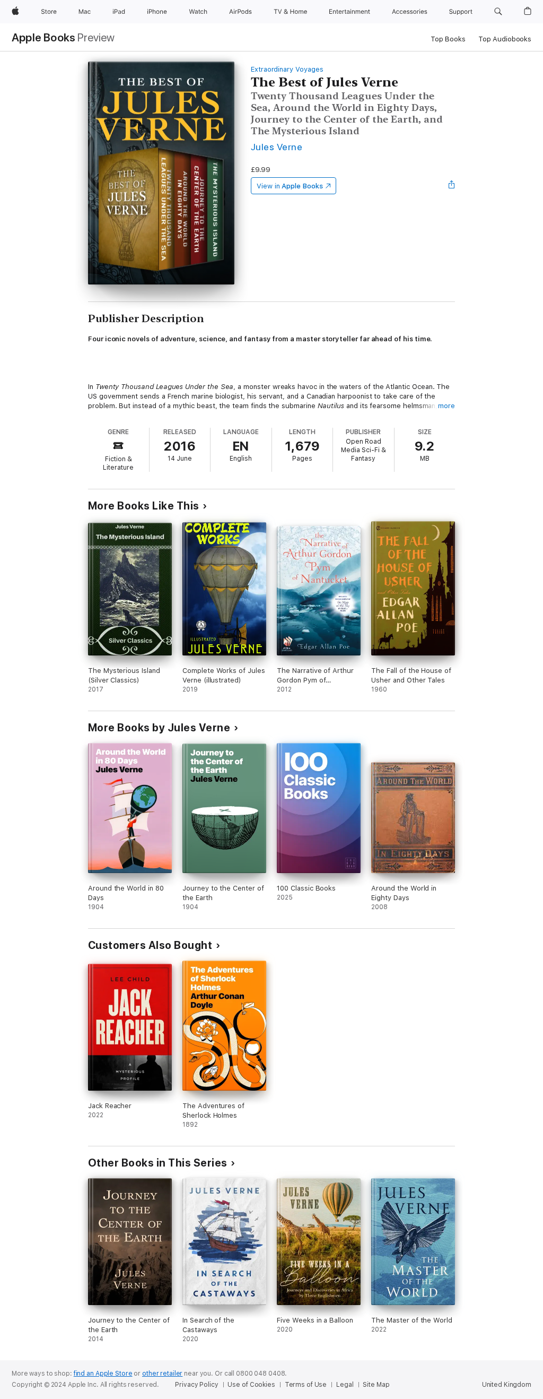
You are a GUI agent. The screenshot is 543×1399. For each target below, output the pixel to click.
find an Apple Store (103, 1373)
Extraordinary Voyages (287, 69)
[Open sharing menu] (452, 185)
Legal (344, 1384)
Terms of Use (306, 1384)
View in (290, 186)
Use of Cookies (251, 1384)
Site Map (376, 1384)
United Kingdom (506, 1384)
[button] (498, 11)
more (446, 406)
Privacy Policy (196, 1384)
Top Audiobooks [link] (504, 39)
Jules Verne (276, 146)
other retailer (162, 1373)
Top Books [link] (448, 39)
